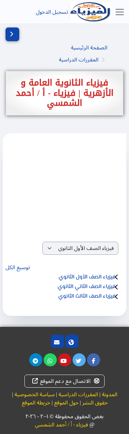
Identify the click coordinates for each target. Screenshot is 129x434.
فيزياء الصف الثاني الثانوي (86, 287)
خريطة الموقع (36, 403)
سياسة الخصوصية (34, 394)
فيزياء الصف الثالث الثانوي (87, 296)
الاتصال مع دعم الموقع (65, 381)
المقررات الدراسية (78, 60)
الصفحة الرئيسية (89, 48)
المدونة (109, 394)
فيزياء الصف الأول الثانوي (87, 277)
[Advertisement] (64, 190)
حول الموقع (66, 403)
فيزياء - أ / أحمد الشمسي (61, 425)
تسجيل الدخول (52, 12)
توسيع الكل (18, 267)
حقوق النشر (95, 403)
